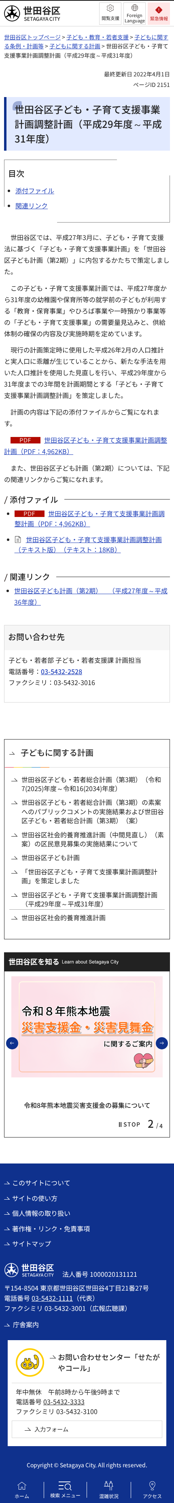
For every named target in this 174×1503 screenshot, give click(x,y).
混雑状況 (109, 1495)
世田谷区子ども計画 (50, 857)
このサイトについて (41, 1182)
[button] (110, 13)
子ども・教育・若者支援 (97, 37)
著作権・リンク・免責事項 (51, 1228)
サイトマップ (31, 1243)
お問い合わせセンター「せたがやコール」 (109, 1362)
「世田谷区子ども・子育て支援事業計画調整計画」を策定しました (89, 876)
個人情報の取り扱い (41, 1213)
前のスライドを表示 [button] (17, 1043)
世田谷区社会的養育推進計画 (63, 917)
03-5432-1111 (52, 1298)
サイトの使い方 (34, 1198)
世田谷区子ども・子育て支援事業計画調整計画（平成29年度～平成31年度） (89, 899)
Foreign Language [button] (135, 18)
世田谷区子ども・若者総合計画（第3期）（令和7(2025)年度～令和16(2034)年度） (91, 784)
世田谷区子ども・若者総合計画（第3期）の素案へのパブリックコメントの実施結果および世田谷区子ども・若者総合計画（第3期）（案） (92, 811)
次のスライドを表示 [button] (167, 1043)
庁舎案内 (26, 1324)
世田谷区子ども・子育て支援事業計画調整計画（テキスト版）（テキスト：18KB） (88, 544)
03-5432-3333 (64, 1401)
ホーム (22, 1495)
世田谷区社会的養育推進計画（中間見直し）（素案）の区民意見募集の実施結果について (92, 839)
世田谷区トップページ (32, 37)
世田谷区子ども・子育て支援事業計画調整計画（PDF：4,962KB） (90, 518)
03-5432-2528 (61, 671)
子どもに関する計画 (74, 46)
